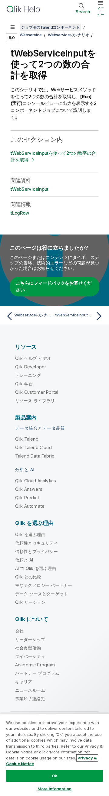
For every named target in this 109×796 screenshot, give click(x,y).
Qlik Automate (30, 506)
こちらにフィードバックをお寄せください (54, 286)
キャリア (23, 681)
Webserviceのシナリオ (68, 34)
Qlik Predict (27, 497)
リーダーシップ (30, 639)
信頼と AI (24, 559)
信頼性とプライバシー (36, 551)
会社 (19, 630)
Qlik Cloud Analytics (35, 480)
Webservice (31, 34)
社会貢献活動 (28, 647)
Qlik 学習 (24, 383)
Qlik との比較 (28, 576)
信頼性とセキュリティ (36, 542)
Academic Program (35, 664)
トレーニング (28, 375)
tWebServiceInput (29, 189)
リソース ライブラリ (35, 400)
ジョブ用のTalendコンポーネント (50, 27)
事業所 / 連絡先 (30, 698)
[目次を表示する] (12, 27)
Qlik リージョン (30, 602)
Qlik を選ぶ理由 (30, 534)
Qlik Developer (30, 366)
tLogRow (20, 213)
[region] (54, 754)
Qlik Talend (26, 439)
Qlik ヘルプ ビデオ (33, 358)
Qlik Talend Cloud (33, 447)
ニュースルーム (30, 690)
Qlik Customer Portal (36, 392)
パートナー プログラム (37, 673)
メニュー (100, 11)
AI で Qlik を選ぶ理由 (35, 568)
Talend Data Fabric (34, 455)
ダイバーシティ (30, 656)
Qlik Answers (28, 489)
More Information (54, 788)
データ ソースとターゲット (41, 593)
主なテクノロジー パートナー (43, 585)
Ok (54, 775)
